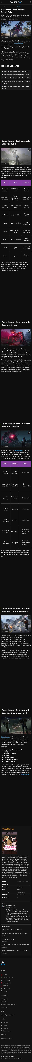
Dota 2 (5, 974)
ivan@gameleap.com (6, 1038)
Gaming (7, 6)
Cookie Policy (4, 1007)
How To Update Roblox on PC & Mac (12, 929)
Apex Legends (7, 983)
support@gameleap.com (8, 1015)
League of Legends (8, 977)
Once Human (13, 6)
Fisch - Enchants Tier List (8, 940)
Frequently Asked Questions (8, 1004)
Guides (19, 6)
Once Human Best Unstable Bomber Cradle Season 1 (15, 87)
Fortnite (5, 991)
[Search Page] (30, 2)
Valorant (5, 985)
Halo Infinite (6, 980)
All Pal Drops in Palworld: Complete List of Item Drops (15, 951)
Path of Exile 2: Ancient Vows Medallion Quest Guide (14, 934)
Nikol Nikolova (15, 19)
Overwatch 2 (6, 988)
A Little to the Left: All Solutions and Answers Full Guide (15, 945)
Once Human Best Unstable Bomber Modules (16, 78)
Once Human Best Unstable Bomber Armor (15, 75)
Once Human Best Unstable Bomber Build (15, 71)
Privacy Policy (4, 999)
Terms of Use (4, 1002)
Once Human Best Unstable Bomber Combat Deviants (16, 82)
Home (2, 6)
